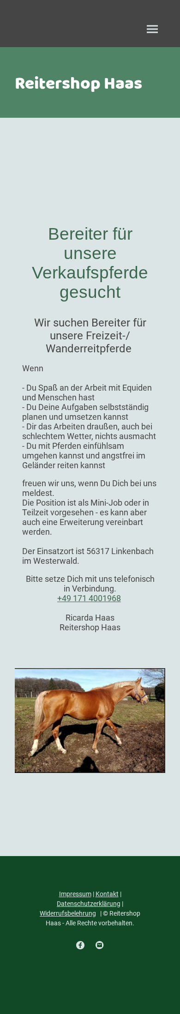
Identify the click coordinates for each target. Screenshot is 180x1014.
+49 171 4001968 (89, 598)
